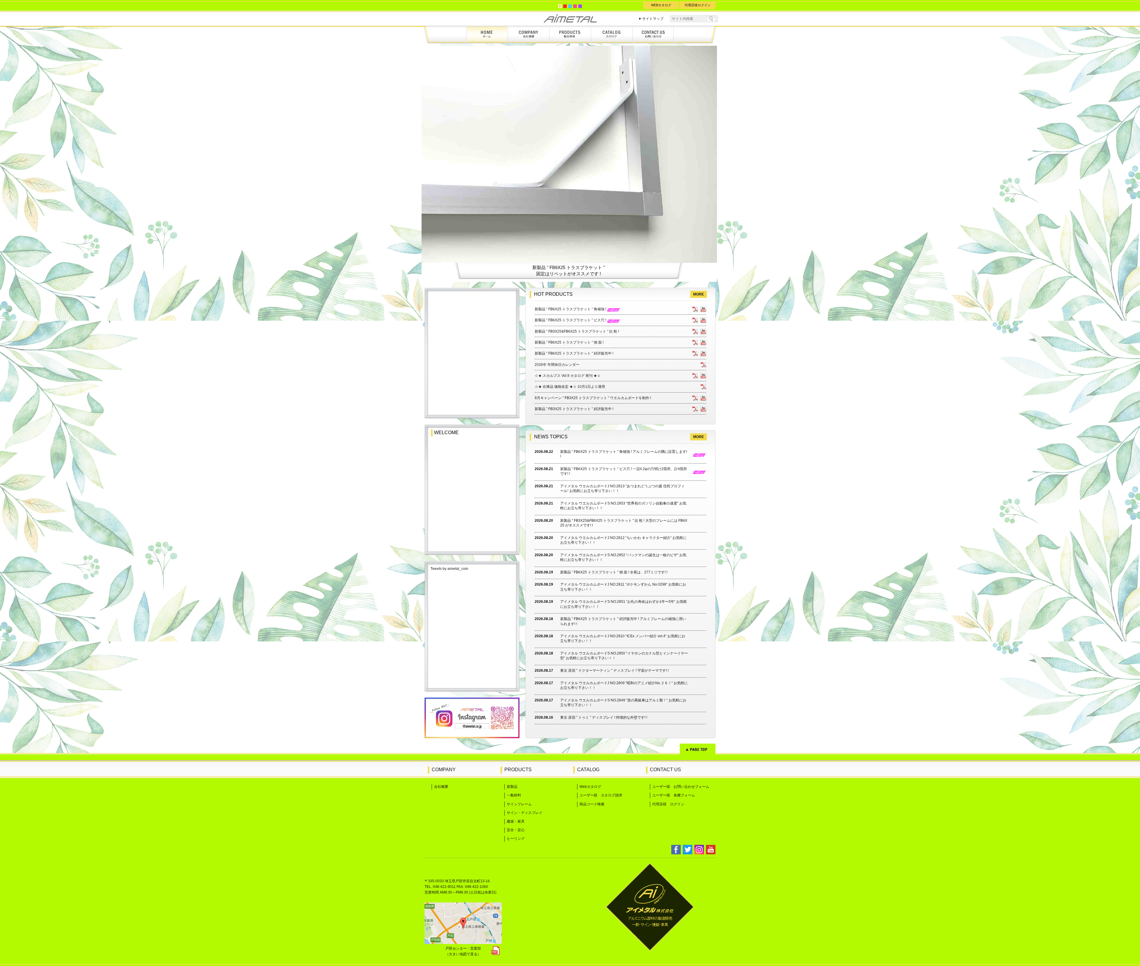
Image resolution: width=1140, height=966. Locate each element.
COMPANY (444, 769)
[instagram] (472, 736)
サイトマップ (653, 19)
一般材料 (514, 795)
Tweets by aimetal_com (449, 569)
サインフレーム (519, 804)
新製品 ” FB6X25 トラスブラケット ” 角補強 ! (571, 309)
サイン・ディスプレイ (524, 813)
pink (575, 6)
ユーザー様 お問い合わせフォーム (680, 787)
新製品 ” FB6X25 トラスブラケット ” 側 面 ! (569, 342)
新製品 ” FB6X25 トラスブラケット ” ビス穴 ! (571, 320)
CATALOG (588, 769)
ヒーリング (516, 839)
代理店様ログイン (698, 5)
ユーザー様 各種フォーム (673, 795)
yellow (560, 6)
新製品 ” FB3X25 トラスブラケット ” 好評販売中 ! (574, 409)
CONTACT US (665, 769)
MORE (698, 294)
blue (570, 6)
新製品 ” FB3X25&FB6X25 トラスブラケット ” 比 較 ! (577, 331)
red (565, 6)
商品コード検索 (592, 804)
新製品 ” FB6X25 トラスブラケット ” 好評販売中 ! (574, 353)
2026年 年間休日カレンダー (557, 365)
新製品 (512, 787)
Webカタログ (590, 787)
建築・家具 (516, 821)
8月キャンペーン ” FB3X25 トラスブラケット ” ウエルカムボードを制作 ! (593, 398)
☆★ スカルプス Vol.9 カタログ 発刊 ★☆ (568, 376)
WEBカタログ (661, 5)
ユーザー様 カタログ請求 (601, 795)
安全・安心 (516, 830)
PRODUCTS (518, 769)
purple (580, 6)
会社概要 (441, 787)
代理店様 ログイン (668, 804)
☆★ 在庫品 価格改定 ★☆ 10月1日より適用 (570, 387)
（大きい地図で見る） (463, 954)
